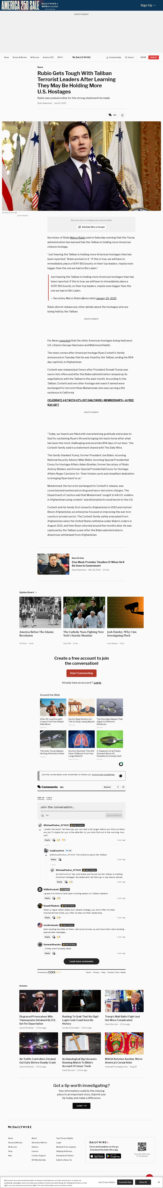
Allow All (143, 1182)
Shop (10, 1151)
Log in (97, 682)
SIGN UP (153, 57)
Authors (35, 1147)
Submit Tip (82, 1106)
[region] (81, 1182)
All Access (34, 57)
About (34, 1138)
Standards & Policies (65, 1155)
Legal (58, 1142)
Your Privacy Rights (64, 1138)
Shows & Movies (20, 57)
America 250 (48, 57)
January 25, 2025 (106, 298)
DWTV (60, 57)
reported (64, 340)
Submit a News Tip (64, 1160)
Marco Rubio (77, 237)
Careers (35, 1151)
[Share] (122, 115)
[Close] (159, 1182)
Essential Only (125, 1182)
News (6, 57)
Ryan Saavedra (44, 103)
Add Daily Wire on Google (93, 227)
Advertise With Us (39, 1142)
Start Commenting (81, 673)
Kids (10, 1155)
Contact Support (39, 1155)
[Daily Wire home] (81, 57)
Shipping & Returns (64, 1151)
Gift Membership (39, 1160)
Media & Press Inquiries (66, 1147)
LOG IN (143, 57)
